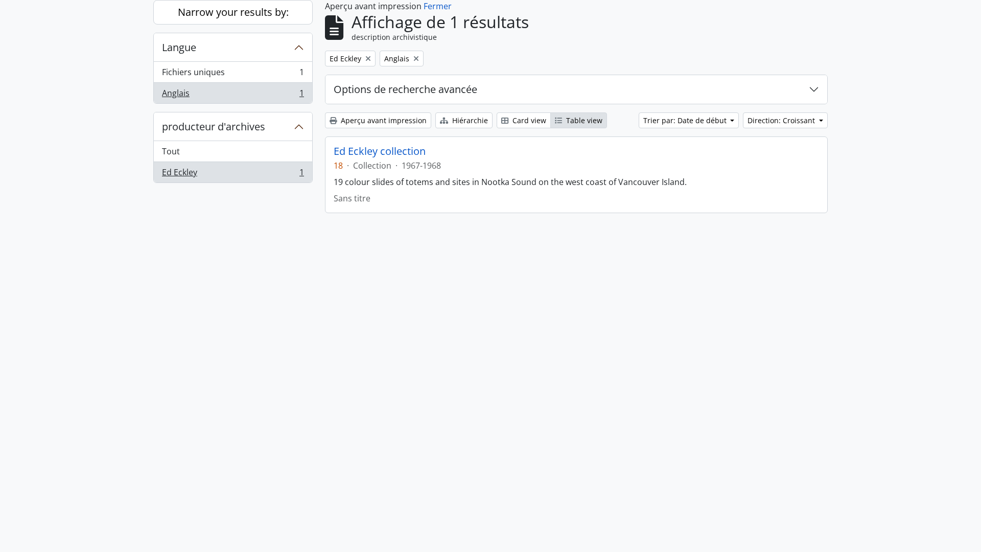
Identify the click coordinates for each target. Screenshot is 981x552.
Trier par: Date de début (686, 120)
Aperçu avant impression (383, 120)
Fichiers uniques (232, 74)
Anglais (232, 95)
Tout (171, 151)
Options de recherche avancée (405, 89)
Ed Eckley (232, 174)
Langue (179, 47)
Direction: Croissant (782, 120)
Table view (583, 120)
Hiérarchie (469, 120)
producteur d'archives (213, 126)
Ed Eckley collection (380, 151)
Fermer (438, 6)
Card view (528, 120)
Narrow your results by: (233, 12)
